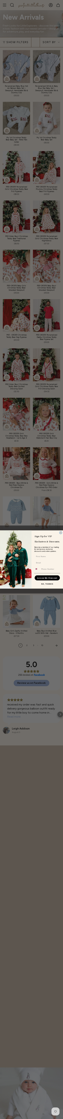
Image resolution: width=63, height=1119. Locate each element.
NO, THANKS (47, 584)
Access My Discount (47, 577)
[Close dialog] (60, 532)
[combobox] (37, 569)
